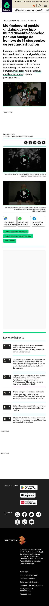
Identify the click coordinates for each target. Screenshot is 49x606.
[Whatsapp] (31, 516)
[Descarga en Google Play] (29, 490)
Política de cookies (27, 579)
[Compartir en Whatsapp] (35, 144)
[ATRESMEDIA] (24, 540)
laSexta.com (8, 134)
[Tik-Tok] (24, 524)
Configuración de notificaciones (27, 590)
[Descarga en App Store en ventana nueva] (28, 497)
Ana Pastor (10, 241)
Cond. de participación (29, 582)
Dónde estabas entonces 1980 (18, 236)
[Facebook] (24, 516)
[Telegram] (38, 516)
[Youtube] (31, 524)
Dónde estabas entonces (16, 231)
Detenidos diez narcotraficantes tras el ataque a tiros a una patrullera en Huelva (29, 408)
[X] (26, 144)
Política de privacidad (28, 575)
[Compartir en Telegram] (39, 144)
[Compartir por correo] (43, 144)
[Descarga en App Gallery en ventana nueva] (29, 504)
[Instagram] (17, 524)
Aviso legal (24, 572)
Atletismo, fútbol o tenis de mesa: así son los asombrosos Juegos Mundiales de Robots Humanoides (29, 420)
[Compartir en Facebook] (30, 144)
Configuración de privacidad (31, 585)
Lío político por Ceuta (31, 1)
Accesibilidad (25, 594)
